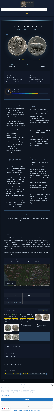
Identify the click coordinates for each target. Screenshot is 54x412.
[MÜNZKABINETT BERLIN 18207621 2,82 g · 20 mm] (11, 327)
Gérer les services (5, 395)
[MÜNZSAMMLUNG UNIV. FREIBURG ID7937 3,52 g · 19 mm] (11, 336)
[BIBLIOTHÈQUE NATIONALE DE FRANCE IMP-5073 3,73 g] (27, 318)
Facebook (9, 373)
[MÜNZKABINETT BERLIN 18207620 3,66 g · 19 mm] (42, 318)
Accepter (27, 399)
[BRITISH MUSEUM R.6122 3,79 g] (27, 327)
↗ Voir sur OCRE (43, 310)
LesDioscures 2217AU (35, 59)
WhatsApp (25, 373)
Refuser (27, 403)
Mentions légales (37, 410)
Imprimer (44, 373)
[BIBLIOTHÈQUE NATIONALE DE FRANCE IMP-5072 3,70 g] (11, 318)
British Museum (24, 59)
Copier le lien (35, 373)
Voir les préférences (27, 407)
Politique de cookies (18, 410)
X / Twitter (17, 373)
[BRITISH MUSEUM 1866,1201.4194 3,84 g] (42, 327)
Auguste (7, 380)
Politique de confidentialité (27, 410)
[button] (52, 385)
